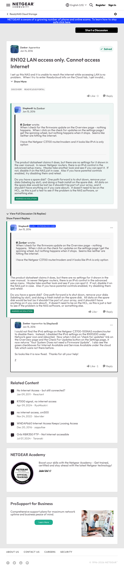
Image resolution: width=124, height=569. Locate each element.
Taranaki (38, 438)
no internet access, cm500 (33, 412)
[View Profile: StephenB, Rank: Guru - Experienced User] (13, 228)
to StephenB (50, 323)
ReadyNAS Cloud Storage (23, 14)
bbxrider (39, 416)
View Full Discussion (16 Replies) (28, 213)
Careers (50, 551)
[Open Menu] (115, 14)
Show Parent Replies (18, 218)
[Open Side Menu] (8, 5)
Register (101, 5)
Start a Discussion (96, 30)
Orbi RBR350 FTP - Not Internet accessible (43, 434)
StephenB (28, 108)
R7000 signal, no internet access (36, 401)
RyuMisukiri (41, 405)
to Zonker (39, 108)
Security (66, 551)
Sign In (112, 5)
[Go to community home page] (23, 5)
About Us (12, 551)
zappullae (39, 427)
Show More (20, 81)
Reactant (38, 394)
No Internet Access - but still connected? (41, 390)
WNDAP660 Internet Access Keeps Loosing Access (47, 423)
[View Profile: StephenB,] (18, 110)
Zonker (24, 47)
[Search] (91, 5)
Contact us (32, 551)
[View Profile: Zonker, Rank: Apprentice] (14, 49)
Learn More (44, 522)
